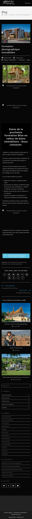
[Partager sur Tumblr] (14, 278)
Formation (22, 60)
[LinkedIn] (13, 486)
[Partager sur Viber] (22, 274)
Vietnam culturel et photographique (16, 324)
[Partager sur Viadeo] (18, 278)
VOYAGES (4, 407)
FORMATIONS (5, 401)
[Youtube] (18, 486)
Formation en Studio (7, 472)
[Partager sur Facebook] (9, 274)
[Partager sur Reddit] (9, 278)
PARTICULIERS (5, 398)
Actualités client (6, 417)
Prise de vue (5, 441)
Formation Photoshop (7, 475)
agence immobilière (12, 262)
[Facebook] (4, 486)
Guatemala (4, 426)
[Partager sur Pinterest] (13, 274)
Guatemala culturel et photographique (11, 463)
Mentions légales (8, 512)
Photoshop (4, 435)
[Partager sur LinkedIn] (18, 274)
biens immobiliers (22, 262)
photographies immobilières (15, 264)
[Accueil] (2, 14)
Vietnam (4, 451)
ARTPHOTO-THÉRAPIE (8, 404)
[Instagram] (8, 486)
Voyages (4, 454)
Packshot (4, 432)
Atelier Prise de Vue (16, 348)
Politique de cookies (16, 514)
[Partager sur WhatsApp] (22, 278)
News (28, 60)
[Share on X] (4, 274)
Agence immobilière (10, 60)
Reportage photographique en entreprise (16, 377)
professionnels (5, 444)
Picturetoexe (5, 438)
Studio (3, 447)
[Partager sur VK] (27, 274)
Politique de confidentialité (20, 512)
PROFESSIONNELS (7, 395)
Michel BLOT (8, 58)
